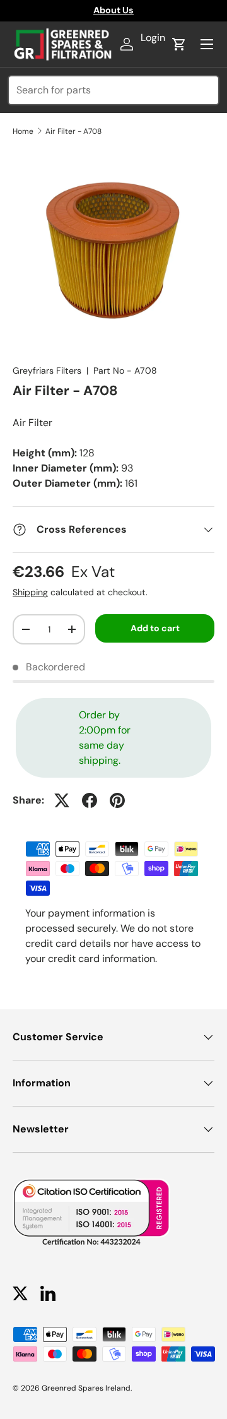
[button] (179, 44)
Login (153, 37)
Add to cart (155, 628)
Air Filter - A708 (73, 131)
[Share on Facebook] (89, 800)
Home (23, 131)
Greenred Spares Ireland (86, 1388)
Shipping (30, 592)
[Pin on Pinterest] (117, 800)
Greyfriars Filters (47, 370)
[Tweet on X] (62, 800)
